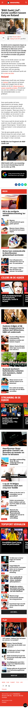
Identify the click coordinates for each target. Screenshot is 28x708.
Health (4, 392)
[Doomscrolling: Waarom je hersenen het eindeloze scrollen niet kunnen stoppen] (5, 336)
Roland (5, 82)
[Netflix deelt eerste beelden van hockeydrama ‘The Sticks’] (12, 405)
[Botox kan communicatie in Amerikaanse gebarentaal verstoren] (14, 235)
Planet (12, 682)
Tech (17, 682)
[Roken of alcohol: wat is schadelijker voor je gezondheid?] (5, 491)
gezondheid (5, 232)
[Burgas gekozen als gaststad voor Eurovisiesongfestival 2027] (4, 668)
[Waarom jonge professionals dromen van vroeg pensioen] (5, 594)
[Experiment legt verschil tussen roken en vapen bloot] (5, 602)
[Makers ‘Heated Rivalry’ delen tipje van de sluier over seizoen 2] (5, 345)
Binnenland (5, 480)
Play (2, 33)
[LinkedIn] (9, 685)
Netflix (4, 415)
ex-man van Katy (8, 73)
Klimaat (4, 322)
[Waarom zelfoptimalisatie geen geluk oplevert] (5, 219)
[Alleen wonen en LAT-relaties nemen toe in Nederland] (5, 378)
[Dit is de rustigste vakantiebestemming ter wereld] (14, 195)
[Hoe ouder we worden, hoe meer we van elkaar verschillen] (5, 386)
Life (3, 224)
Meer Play (18, 676)
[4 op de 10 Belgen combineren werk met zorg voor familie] (14, 468)
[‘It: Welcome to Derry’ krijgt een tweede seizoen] (5, 556)
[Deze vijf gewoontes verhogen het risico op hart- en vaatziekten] (5, 258)
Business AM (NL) (7, 695)
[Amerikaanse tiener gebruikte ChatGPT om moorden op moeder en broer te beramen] (14, 432)
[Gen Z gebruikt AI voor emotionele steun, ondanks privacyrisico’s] (5, 575)
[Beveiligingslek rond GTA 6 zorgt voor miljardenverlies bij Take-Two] (4, 662)
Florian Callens (17, 36)
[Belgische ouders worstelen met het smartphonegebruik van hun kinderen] (5, 585)
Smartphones (5, 592)
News (3, 682)
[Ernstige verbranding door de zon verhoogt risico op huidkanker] (5, 458)
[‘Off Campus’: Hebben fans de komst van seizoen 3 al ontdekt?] (5, 266)
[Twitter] (6, 685)
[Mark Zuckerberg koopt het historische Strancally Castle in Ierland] (12, 282)
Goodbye (4, 697)
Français (4, 689)
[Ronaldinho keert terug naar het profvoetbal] (12, 529)
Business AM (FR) (18, 695)
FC (3, 38)
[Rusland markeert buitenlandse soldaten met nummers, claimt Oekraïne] (14, 353)
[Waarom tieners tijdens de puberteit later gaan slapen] (5, 227)
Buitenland (5, 208)
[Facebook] (3, 685)
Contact (4, 702)
